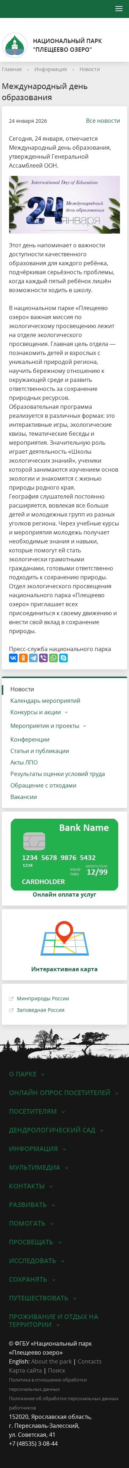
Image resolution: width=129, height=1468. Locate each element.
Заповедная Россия (40, 1009)
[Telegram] (33, 658)
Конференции (29, 739)
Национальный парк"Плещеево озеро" (67, 45)
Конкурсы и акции (35, 712)
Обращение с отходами (43, 785)
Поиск (56, 1370)
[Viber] (43, 658)
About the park (51, 1361)
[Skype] (63, 658)
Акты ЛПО (24, 762)
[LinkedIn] (28, 1452)
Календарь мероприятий (45, 701)
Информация (50, 69)
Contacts (90, 1361)
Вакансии (23, 797)
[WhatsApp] (53, 658)
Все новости (103, 121)
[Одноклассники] (23, 658)
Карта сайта (25, 1370)
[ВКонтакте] (13, 658)
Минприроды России (43, 998)
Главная (12, 69)
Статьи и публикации (39, 751)
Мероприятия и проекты (44, 726)
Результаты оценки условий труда (57, 774)
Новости (90, 69)
